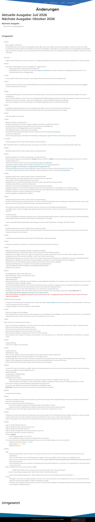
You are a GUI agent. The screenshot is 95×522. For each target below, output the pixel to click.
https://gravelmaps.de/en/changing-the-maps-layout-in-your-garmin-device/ (27, 292)
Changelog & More (84, 2)
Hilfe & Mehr (71, 2)
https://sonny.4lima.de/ (44, 70)
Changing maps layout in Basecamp (61, 294)
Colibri (62, 519)
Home (45, 2)
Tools (63, 2)
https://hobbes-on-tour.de (54, 302)
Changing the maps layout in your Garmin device (32, 294)
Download (53, 2)
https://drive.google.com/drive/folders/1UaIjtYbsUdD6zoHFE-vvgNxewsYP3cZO (28, 166)
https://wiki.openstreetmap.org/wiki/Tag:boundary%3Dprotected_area (64, 459)
